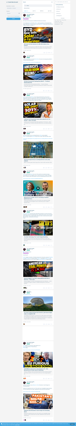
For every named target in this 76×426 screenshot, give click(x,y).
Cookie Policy (57, 21)
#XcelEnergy (28, 258)
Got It (72, 424)
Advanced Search (26, 8)
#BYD (42, 24)
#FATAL (24, 347)
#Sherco (38, 258)
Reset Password (17, 16)
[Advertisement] (38, 333)
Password (8, 11)
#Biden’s (24, 136)
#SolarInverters (28, 294)
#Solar (38, 59)
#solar (25, 96)
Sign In (13, 18)
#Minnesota (47, 258)
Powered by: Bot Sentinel (59, 22)
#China (24, 174)
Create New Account (13, 2)
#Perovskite (25, 213)
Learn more (17, 424)
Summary (28, 57)
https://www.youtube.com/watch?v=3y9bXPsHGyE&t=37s (33, 178)
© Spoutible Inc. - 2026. (59, 24)
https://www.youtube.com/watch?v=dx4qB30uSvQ (31, 62)
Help (60, 21)
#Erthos (32, 96)
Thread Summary (26, 253)
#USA (36, 59)
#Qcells (33, 136)
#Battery (44, 259)
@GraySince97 (29, 292)
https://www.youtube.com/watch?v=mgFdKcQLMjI (31, 391)
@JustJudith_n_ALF (30, 15)
